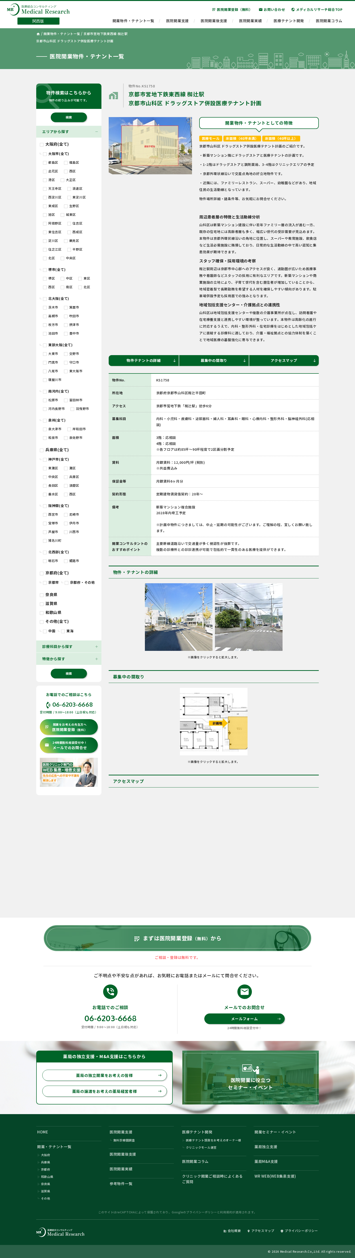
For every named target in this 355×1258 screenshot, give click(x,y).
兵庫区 (73, 476)
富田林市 (75, 400)
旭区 (51, 214)
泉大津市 (54, 429)
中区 (68, 278)
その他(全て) (56, 621)
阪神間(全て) (58, 505)
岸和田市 (79, 429)
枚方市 (52, 324)
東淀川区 (79, 197)
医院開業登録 (66, 727)
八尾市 (52, 371)
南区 (68, 287)
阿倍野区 (54, 223)
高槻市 (52, 316)
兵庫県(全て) (56, 449)
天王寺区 (54, 188)
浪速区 (77, 188)
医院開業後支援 (214, 20)
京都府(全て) (56, 573)
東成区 (52, 206)
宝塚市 (52, 523)
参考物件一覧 (121, 1183)
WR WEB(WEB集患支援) (275, 1176)
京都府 (45, 1169)
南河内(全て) (58, 391)
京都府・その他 (82, 582)
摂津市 (73, 324)
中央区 (70, 258)
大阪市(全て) (58, 153)
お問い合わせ (272, 9)
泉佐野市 (75, 437)
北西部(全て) (58, 551)
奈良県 (50, 594)
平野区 (77, 249)
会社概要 (232, 1230)
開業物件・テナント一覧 (133, 20)
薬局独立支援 (266, 1146)
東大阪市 (75, 371)
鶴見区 (73, 240)
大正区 (70, 179)
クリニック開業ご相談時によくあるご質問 (212, 1179)
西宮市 (52, 514)
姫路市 (73, 560)
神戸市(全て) (58, 459)
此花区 (52, 171)
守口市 (73, 362)
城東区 (70, 214)
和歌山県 (53, 612)
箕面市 (73, 307)
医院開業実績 (250, 20)
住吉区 (77, 223)
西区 (72, 171)
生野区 (73, 206)
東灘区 (52, 468)
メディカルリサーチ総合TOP (317, 9)
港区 (51, 179)
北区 (51, 258)
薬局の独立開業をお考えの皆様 (119, 1075)
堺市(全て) (56, 269)
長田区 (52, 485)
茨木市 (52, 307)
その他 (45, 1198)
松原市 (52, 400)
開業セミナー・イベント (275, 1131)
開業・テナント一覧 (54, 1146)
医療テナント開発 (289, 20)
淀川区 (52, 240)
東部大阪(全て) (60, 344)
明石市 (52, 560)
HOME (42, 1131)
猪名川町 (54, 540)
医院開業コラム (329, 20)
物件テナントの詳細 (151, 360)
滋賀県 (50, 603)
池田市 (52, 333)
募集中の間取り (223, 360)
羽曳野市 (82, 408)
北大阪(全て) (58, 298)
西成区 (77, 232)
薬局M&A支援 (266, 1161)
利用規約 (226, 1212)
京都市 (53, 582)
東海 (69, 630)
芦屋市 (52, 531)
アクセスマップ (293, 360)
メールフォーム (256, 1018)
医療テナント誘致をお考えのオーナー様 (213, 1140)
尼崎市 (73, 514)
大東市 (52, 353)
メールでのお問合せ (66, 745)
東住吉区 (54, 232)
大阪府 (45, 1155)
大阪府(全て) (56, 144)
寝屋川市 (54, 379)
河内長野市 (56, 408)
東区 (86, 278)
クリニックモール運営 (201, 1147)
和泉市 (52, 437)
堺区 (51, 278)
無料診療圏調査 (124, 1140)
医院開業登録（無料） (232, 9)
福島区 (73, 162)
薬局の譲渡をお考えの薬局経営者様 (117, 1091)
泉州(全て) (56, 420)
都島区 (52, 162)
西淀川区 (54, 197)
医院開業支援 (177, 20)
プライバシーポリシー (201, 1212)
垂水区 (52, 494)
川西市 (73, 531)
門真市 (52, 362)
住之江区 (54, 249)
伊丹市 (73, 523)
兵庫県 (45, 1162)
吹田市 (73, 316)
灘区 (72, 468)
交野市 (73, 353)
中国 (51, 630)
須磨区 (73, 485)
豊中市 (73, 333)
